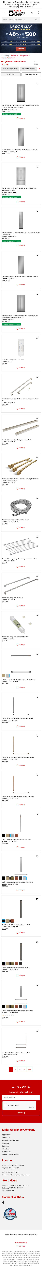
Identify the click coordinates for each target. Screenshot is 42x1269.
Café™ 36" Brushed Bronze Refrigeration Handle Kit (18, 757)
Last (29, 1069)
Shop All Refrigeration (8, 58)
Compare (22, 118)
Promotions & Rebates (10, 1140)
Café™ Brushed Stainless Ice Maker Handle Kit (16, 839)
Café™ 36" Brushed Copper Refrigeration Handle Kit (18, 796)
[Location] (32, 12)
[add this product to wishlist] (37, 83)
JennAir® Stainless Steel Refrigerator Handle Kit (16, 440)
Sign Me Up (21, 1113)
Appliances (14, 56)
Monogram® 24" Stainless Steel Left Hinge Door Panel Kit (19, 149)
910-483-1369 (13, 1172)
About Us (5, 1149)
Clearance (6, 1137)
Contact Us (6, 1152)
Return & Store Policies (10, 1155)
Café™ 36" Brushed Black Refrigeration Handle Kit (17, 718)
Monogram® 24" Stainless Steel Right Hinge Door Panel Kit (20, 277)
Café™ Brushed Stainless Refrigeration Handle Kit (17, 882)
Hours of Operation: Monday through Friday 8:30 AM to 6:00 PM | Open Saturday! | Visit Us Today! (22, 4)
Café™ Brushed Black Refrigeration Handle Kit (16, 925)
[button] (3, 12)
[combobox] (31, 74)
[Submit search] (36, 20)
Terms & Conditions (21, 1242)
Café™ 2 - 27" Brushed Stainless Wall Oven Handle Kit (18, 679)
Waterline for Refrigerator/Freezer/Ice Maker (15, 520)
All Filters (12, 74)
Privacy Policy (21, 1246)
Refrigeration (24, 56)
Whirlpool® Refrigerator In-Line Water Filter (15, 637)
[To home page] (17, 12)
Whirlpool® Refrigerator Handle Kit (12, 598)
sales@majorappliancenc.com (18, 1175)
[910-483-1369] (38, 12)
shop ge (21, 49)
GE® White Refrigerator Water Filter (13, 360)
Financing (5, 1143)
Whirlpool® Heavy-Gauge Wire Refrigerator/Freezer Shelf (19, 559)
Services (5, 1146)
